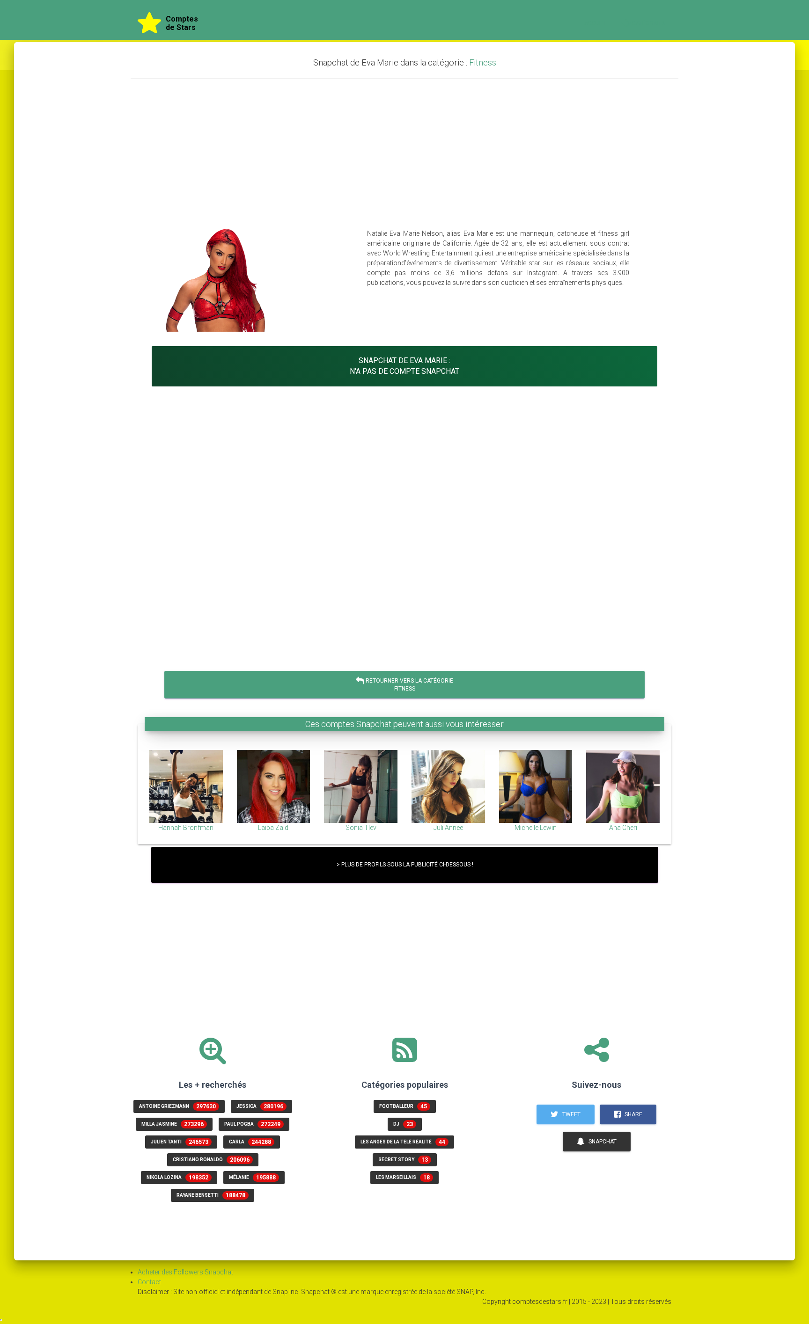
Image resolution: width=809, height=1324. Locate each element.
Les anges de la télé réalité (402, 1142)
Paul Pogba (252, 1124)
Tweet (571, 1114)
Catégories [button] (649, 23)
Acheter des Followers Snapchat (185, 1272)
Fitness (482, 62)
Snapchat (602, 1141)
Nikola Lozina (177, 1177)
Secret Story (403, 1160)
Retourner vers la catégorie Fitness (408, 684)
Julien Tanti (179, 1142)
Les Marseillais (403, 1177)
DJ (403, 1124)
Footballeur (403, 1106)
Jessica (259, 1106)
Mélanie (252, 1177)
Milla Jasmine (172, 1124)
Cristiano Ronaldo (211, 1160)
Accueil (595, 23)
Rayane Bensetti (211, 1195)
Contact (149, 1282)
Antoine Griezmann (177, 1106)
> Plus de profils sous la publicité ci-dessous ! (404, 864)
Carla (250, 1142)
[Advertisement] (404, 153)
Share (632, 1114)
